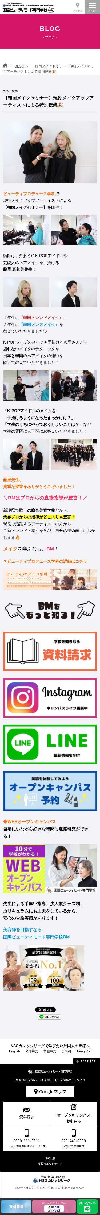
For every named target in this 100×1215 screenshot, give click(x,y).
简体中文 (31, 1051)
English (14, 1051)
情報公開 (50, 1158)
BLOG (19, 66)
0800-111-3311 (26, 1143)
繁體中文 (49, 1051)
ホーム (5, 65)
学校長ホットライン (50, 1164)
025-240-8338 (73, 1143)
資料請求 (26, 1116)
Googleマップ (52, 1091)
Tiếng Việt (84, 1051)
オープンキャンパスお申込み (73, 1117)
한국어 (66, 1051)
